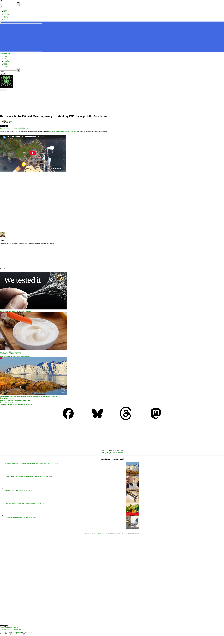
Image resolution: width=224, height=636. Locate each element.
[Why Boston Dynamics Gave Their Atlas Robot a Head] (6, 402)
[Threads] (5, 126)
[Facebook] (1, 126)
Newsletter (6, 61)
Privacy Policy (4, 627)
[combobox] (8, 71)
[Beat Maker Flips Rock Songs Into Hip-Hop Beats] (10, 353)
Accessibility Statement (6, 629)
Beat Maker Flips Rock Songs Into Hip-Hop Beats (15, 356)
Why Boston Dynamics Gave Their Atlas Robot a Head (16, 404)
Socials (5, 63)
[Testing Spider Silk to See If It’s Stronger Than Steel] (33, 309)
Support (6, 64)
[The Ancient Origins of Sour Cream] (33, 349)
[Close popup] (1, 22)
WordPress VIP (27, 632)
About (5, 56)
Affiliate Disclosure (19, 629)
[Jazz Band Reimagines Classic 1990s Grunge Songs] (7, 398)
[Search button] (18, 70)
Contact (6, 66)
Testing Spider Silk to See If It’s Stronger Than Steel (15, 311)
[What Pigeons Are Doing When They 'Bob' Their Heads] (132, 529)
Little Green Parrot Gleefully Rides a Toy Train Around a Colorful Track (25, 503)
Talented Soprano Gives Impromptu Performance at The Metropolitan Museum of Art (28, 476)
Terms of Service (13, 627)
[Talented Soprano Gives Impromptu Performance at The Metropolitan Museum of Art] (132, 488)
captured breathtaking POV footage (68, 131)
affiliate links (101, 533)
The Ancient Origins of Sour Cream (10, 352)
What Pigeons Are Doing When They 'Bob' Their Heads (20, 517)
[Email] (7, 126)
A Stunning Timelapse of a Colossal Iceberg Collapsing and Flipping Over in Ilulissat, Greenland (28, 396)
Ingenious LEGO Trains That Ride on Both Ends (18, 490)
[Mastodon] (156, 419)
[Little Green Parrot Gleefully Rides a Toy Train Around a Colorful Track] (132, 515)
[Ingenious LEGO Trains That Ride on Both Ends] (132, 502)
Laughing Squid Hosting (112, 452)
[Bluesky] (3, 126)
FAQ (5, 58)
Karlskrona (52, 131)
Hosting (6, 60)
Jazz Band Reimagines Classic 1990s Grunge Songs (15, 400)
